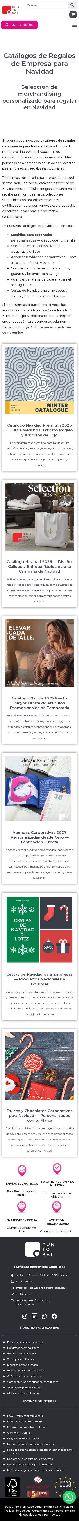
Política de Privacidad (58, 1506)
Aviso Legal (34, 1506)
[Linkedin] (34, 1316)
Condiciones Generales (48, 1510)
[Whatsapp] (44, 1316)
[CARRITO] (73, 14)
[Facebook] (54, 1316)
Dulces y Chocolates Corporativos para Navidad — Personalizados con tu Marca (40, 1116)
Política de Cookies (17, 1510)
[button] (74, 25)
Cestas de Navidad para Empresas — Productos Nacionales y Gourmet (39, 979)
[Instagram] (24, 1316)
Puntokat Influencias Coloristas (39, 1267)
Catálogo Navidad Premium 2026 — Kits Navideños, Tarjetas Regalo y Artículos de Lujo (39, 430)
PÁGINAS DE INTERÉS (39, 1401)
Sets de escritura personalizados (35, 246)
